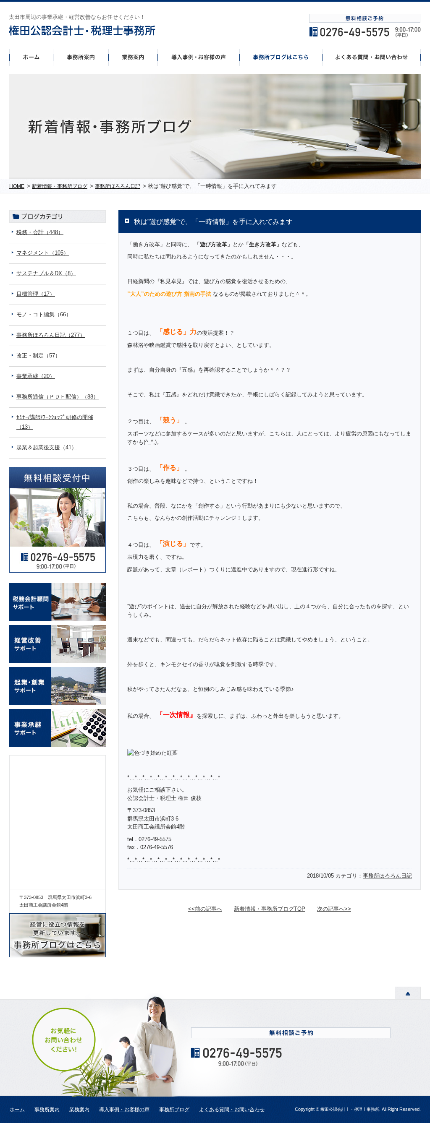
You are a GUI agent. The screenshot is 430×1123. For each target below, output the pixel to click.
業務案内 (79, 1110)
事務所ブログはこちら (281, 57)
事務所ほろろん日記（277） (50, 335)
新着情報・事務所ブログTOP (269, 909)
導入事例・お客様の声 (199, 57)
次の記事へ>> (334, 909)
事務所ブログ (174, 1110)
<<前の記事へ (205, 909)
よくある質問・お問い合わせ (232, 1110)
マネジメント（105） (42, 253)
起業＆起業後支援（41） (46, 447)
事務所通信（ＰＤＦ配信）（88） (57, 396)
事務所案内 (80, 57)
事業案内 (133, 57)
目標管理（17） (35, 294)
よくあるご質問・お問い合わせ (371, 57)
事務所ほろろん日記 (387, 876)
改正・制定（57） (38, 355)
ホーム (31, 57)
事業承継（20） (35, 376)
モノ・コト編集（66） (43, 314)
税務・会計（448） (39, 232)
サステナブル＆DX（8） (46, 273)
